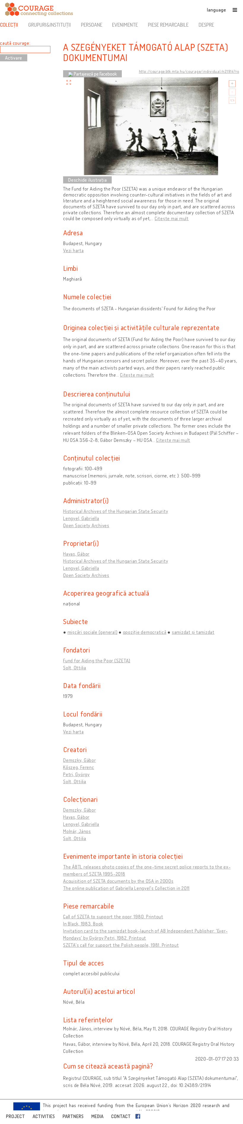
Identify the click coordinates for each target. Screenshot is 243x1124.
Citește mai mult (172, 218)
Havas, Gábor (76, 554)
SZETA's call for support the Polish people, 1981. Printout (121, 945)
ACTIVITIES (44, 1116)
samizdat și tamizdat (193, 632)
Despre (206, 24)
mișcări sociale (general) (93, 632)
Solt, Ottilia (74, 668)
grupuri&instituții (49, 24)
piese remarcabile (168, 24)
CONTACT (121, 1116)
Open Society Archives (86, 525)
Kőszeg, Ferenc (78, 767)
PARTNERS (73, 1116)
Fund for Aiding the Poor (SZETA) (96, 660)
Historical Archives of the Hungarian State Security (115, 511)
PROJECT (15, 1116)
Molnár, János (77, 831)
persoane (91, 24)
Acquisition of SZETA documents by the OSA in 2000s (118, 881)
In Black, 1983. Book (83, 924)
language (216, 9)
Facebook (139, 1116)
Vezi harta (73, 250)
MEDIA (97, 1116)
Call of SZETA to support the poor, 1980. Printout (113, 917)
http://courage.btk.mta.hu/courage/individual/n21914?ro (189, 71)
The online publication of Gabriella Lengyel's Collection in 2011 (126, 888)
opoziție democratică (145, 632)
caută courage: (15, 43)
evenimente (125, 24)
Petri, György (76, 774)
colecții (9, 24)
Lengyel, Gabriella (81, 518)
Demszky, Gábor (79, 760)
